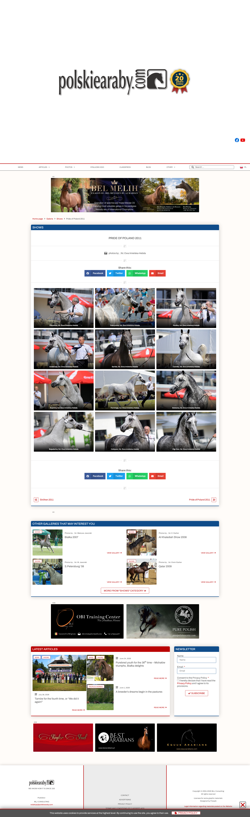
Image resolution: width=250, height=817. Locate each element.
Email (180, 667)
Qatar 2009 (165, 566)
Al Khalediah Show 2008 (173, 537)
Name (180, 656)
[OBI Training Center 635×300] (87, 638)
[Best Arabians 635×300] (125, 751)
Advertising (125, 800)
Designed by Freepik (208, 801)
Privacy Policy (184, 683)
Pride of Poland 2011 (199, 499)
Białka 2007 (71, 537)
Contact (125, 795)
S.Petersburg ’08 (74, 566)
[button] (95, 273)
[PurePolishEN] (162, 638)
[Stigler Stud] (63, 751)
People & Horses (96, 686)
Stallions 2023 (97, 167)
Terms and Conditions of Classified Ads (125, 808)
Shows (60, 219)
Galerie (49, 219)
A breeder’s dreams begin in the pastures (139, 691)
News (20, 167)
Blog (148, 167)
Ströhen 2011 (47, 499)
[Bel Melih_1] (125, 211)
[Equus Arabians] (187, 751)
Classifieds (125, 167)
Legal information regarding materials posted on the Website (208, 806)
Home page (37, 219)
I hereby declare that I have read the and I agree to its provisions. (196, 683)
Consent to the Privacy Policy (192, 678)
